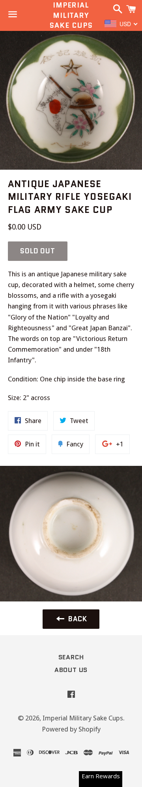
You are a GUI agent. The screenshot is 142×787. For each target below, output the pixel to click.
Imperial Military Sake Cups (70, 15)
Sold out (37, 251)
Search (71, 657)
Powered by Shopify (71, 729)
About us (71, 669)
